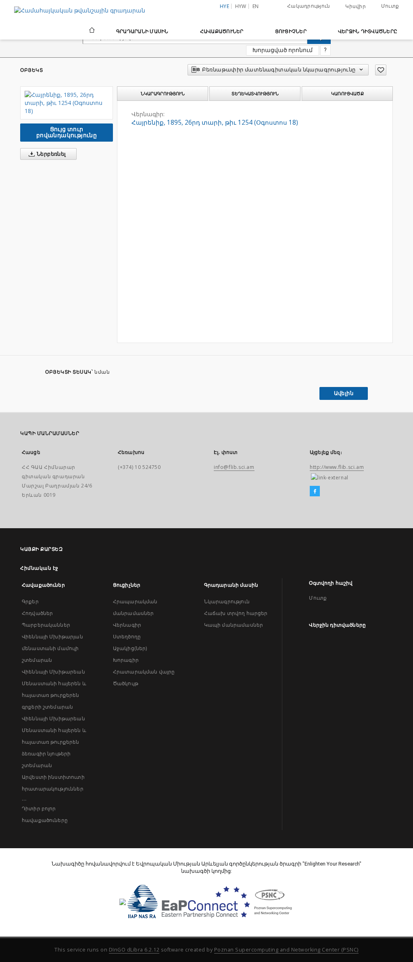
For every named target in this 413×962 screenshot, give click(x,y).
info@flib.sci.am (234, 467)
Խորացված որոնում (282, 50)
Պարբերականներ (46, 624)
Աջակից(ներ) (130, 648)
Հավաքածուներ (222, 31)
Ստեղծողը (127, 636)
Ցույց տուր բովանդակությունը (66, 132)
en (255, 6)
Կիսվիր (355, 6)
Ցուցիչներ (291, 31)
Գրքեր (30, 601)
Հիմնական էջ (39, 568)
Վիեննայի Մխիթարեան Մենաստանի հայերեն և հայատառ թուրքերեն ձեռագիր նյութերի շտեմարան (54, 742)
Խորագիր (126, 660)
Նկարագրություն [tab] (163, 93)
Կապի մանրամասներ (233, 624)
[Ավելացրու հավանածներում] (380, 70)
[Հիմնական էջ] (91, 31)
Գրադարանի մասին (142, 31)
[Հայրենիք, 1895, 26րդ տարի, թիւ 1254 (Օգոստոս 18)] (66, 103)
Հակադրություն (308, 5)
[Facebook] (315, 491)
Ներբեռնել (50, 154)
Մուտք (390, 5)
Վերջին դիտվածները (367, 31)
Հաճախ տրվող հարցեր (236, 613)
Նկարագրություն (227, 601)
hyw (240, 6)
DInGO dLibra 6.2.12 (134, 949)
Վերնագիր (127, 624)
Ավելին (343, 393)
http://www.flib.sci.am (337, 467)
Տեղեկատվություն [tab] (255, 93)
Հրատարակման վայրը (144, 671)
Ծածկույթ (125, 683)
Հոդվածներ (37, 613)
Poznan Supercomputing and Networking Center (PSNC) (286, 949)
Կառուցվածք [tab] (347, 93)
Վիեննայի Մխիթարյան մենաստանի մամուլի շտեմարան (52, 648)
